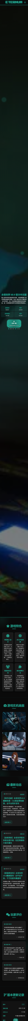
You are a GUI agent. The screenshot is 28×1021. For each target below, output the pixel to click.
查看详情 (7, 822)
